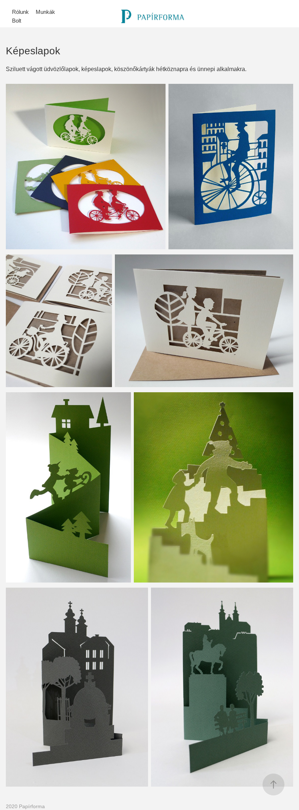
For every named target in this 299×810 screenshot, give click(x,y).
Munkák (45, 12)
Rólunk (20, 12)
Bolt (16, 20)
